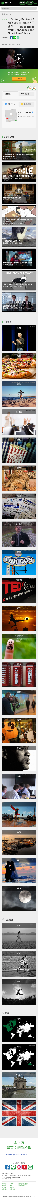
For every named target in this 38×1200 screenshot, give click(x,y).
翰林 (11, 1185)
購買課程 (22, 3)
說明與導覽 (21, 1185)
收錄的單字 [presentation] (27, 104)
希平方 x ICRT (7, 14)
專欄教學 (4, 1189)
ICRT (11, 1184)
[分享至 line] (14, 37)
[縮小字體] (34, 88)
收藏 (5, 19)
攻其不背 (4, 1184)
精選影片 (4, 1185)
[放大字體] (29, 88)
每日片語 (4, 1187)
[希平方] (6, 3)
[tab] (10, 94)
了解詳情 (19, 78)
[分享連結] (18, 37)
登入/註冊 (30, 3)
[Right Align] (35, 3)
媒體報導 (12, 1189)
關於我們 (12, 1187)
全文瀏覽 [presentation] (8, 94)
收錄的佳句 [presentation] (11, 104)
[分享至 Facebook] (11, 37)
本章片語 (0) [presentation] (25, 94)
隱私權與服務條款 (23, 1184)
